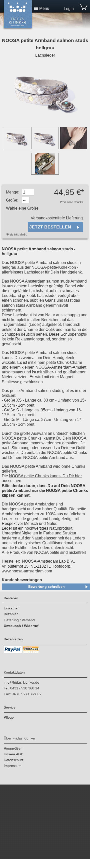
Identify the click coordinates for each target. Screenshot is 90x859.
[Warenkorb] (83, 9)
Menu (44, 8)
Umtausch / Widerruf (21, 626)
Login (69, 9)
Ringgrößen (13, 748)
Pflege (9, 717)
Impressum (13, 766)
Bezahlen (11, 614)
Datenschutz (14, 760)
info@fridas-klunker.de (21, 682)
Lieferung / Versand (19, 620)
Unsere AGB (13, 754)
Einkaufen (12, 608)
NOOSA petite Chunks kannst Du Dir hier (45, 476)
